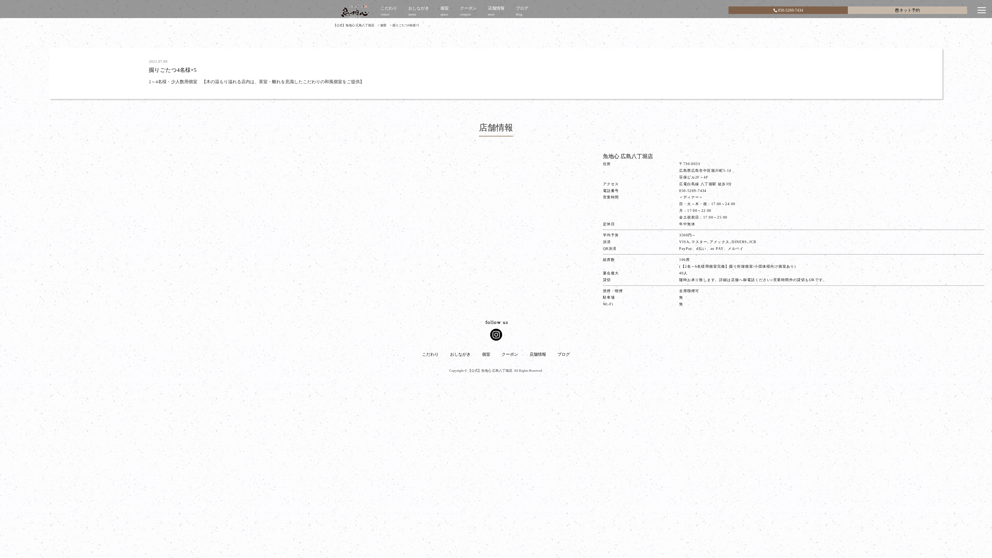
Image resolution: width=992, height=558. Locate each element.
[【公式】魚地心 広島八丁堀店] (355, 11)
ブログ (563, 354)
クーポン (510, 354)
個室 (486, 354)
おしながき (460, 354)
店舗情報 (538, 354)
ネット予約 (909, 10)
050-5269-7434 (790, 10)
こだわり (430, 354)
